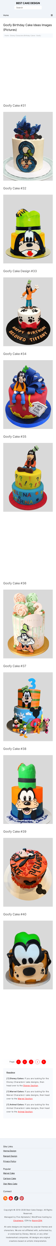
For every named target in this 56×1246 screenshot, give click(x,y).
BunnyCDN (37, 1220)
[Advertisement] (28, 71)
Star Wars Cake (10, 1183)
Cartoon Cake (9, 1178)
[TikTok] (16, 1199)
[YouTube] (11, 1199)
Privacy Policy (9, 1161)
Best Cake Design (28, 3)
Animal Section (25, 1111)
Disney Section (30, 1085)
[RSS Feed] (5, 1199)
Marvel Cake (9, 1173)
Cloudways (18, 1220)
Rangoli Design (10, 1156)
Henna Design (9, 1151)
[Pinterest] (22, 1199)
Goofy (38, 36)
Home (7, 36)
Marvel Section (25, 1098)
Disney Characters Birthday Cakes (22, 36)
